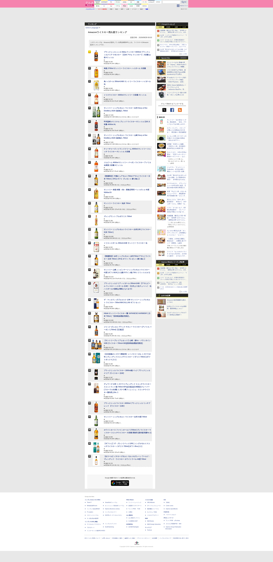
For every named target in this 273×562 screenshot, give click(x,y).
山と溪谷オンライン (134, 518)
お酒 (127, 9)
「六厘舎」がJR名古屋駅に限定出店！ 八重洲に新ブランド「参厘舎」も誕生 (176, 241)
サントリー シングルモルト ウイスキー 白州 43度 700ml (125, 417)
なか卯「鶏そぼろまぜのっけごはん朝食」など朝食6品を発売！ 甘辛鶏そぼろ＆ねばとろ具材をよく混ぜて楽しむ (173, 51)
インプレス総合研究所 (93, 509)
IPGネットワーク (169, 518)
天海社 (168, 502)
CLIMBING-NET (133, 521)
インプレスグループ (165, 538)
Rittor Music (130, 500)
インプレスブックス (111, 523)
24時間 (168, 27)
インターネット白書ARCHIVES (96, 530)
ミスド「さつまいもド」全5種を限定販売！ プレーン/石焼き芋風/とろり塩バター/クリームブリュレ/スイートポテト (173, 41)
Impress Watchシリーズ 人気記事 (172, 262)
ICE (165, 500)
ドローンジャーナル (92, 515)
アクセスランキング (168, 24)
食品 (116, 9)
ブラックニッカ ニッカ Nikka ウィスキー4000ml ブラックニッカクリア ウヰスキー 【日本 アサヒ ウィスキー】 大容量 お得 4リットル (127, 54)
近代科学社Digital (134, 527)
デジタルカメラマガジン (94, 524)
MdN (146, 518)
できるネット (91, 527)
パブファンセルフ (171, 514)
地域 (141, 9)
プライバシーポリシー (143, 538)
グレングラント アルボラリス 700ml (118, 216)
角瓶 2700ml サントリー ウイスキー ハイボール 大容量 (125, 68)
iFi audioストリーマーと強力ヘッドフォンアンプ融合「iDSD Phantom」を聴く (176, 80)
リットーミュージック (135, 502)
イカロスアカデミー (153, 515)
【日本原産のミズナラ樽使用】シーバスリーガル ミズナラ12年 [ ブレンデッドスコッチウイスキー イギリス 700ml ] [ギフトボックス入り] (127, 356)
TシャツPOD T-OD (134, 509)
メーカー (134, 9)
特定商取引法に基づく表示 (181, 538)
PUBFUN (166, 512)
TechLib (149, 530)
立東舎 (130, 512)
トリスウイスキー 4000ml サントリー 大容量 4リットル (125, 95)
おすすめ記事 (165, 295)
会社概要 (154, 538)
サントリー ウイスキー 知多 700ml (117, 203)
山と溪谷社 (129, 515)
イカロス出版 (149, 500)
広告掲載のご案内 (117, 538)
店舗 (111, 9)
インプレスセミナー (111, 512)
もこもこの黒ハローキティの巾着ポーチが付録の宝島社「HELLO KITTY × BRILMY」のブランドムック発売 (176, 140)
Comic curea (169, 505)
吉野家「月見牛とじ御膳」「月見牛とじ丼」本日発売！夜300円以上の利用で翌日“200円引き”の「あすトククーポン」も (176, 148)
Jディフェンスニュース (154, 505)
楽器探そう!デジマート (135, 505)
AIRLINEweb (151, 502)
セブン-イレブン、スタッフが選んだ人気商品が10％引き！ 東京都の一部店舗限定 (176, 130)
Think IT (89, 502)
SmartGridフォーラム (111, 502)
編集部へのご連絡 (130, 538)
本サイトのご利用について (92, 538)
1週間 (176, 27)
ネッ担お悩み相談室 (92, 518)
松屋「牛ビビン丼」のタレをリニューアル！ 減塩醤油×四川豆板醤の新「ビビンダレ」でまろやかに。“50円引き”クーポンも (176, 196)
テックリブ (148, 527)
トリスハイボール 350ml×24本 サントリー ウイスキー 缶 (125, 243)
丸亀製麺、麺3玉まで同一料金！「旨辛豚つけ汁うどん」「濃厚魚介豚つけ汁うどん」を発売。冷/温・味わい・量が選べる (173, 32)
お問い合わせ (106, 538)
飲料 (122, 9)
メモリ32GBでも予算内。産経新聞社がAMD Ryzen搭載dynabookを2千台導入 (176, 72)
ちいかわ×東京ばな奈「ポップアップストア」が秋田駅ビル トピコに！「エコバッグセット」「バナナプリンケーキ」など (176, 235)
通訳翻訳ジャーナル (153, 509)
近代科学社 (129, 524)
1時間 (160, 27)
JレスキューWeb (152, 512)
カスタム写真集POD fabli (173, 523)
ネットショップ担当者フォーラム (114, 505)
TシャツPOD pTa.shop (173, 520)
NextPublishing (109, 527)
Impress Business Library (112, 509)
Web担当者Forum (92, 505)
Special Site (165, 58)
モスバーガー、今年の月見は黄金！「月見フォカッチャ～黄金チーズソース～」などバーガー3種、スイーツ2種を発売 (173, 46)
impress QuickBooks (172, 509)
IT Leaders (90, 512)
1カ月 (184, 27)
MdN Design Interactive (154, 524)
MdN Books (150, 521)
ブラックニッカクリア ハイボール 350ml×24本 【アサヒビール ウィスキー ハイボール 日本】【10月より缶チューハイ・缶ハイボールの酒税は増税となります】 (127, 286)
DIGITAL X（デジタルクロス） (114, 515)
